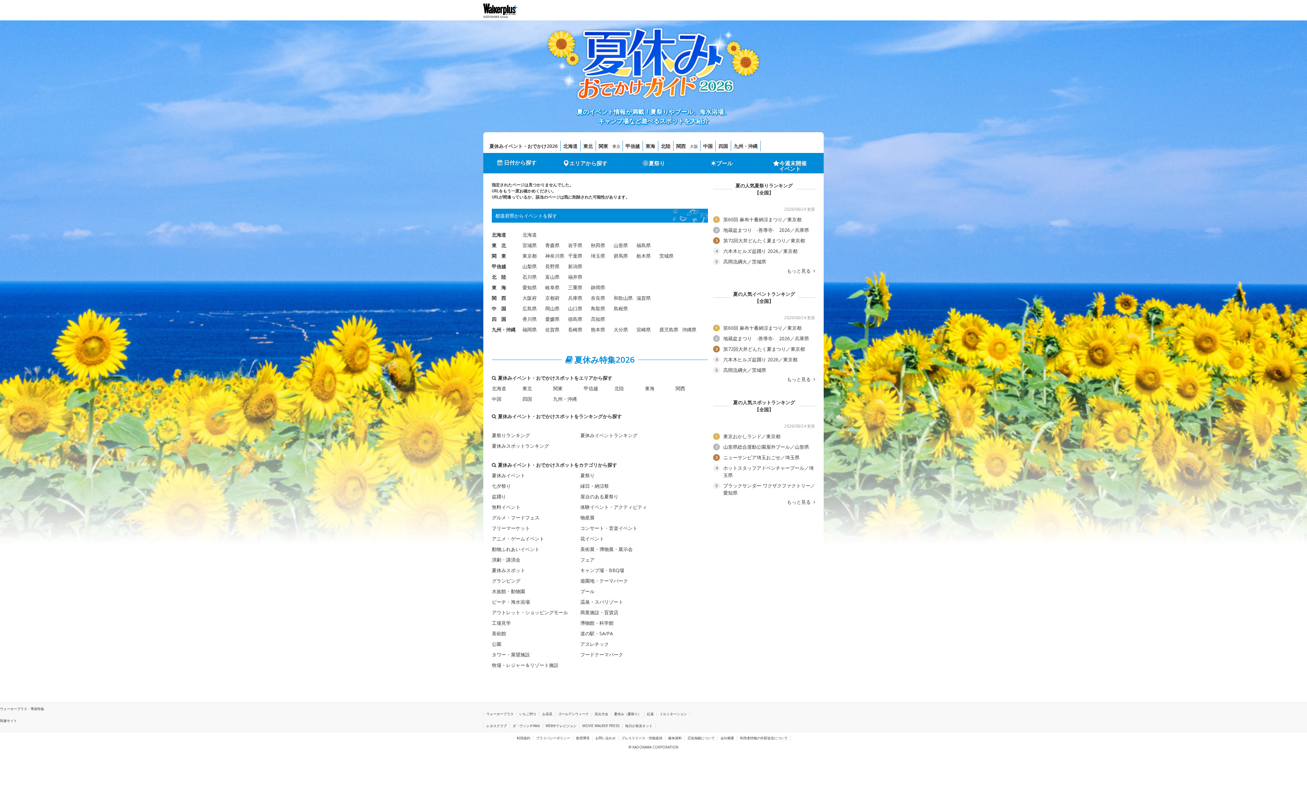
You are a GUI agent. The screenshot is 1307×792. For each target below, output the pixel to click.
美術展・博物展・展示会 (606, 549)
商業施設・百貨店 (599, 612)
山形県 (621, 245)
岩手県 (575, 245)
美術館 (499, 633)
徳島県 (575, 319)
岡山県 (552, 308)
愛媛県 (552, 319)
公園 (496, 644)
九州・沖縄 (746, 146)
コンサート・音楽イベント (609, 528)
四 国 (499, 319)
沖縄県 (689, 329)
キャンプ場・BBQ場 (602, 570)
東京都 (529, 256)
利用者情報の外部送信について (764, 738)
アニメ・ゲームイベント (518, 538)
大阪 (694, 146)
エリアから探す (588, 163)
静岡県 (598, 287)
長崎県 (575, 329)
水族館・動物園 (508, 591)
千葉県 (575, 256)
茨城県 (666, 256)
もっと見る (799, 271)
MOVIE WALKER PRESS (600, 725)
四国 (723, 146)
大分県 (621, 329)
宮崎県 (643, 329)
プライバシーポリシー (553, 738)
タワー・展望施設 (511, 654)
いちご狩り (527, 713)
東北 (588, 146)
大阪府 (529, 298)
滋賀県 (643, 298)
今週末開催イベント (793, 165)
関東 (603, 146)
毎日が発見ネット (638, 725)
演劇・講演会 (506, 559)
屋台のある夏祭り (599, 496)
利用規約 (523, 738)
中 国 (499, 308)
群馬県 (621, 256)
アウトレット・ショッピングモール (530, 612)
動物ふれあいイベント (515, 549)
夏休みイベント (508, 475)
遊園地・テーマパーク (604, 581)
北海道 (570, 146)
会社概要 (727, 738)
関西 (681, 146)
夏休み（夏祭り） (627, 713)
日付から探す (520, 162)
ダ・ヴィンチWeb (526, 725)
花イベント (592, 538)
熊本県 (598, 329)
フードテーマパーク (601, 654)
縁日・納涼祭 (594, 486)
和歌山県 (623, 298)
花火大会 (601, 713)
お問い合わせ (605, 738)
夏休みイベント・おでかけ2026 (523, 146)
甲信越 (633, 146)
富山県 (552, 277)
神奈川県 (554, 256)
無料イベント (506, 507)
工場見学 (501, 623)
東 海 (499, 287)
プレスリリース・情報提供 (642, 738)
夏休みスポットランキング (520, 446)
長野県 (552, 266)
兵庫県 (575, 298)
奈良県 (598, 298)
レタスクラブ (496, 725)
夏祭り (657, 163)
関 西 (499, 298)
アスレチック (594, 644)
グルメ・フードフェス (515, 517)
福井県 (575, 277)
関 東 (499, 256)
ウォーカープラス (500, 713)
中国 (708, 146)
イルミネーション (673, 713)
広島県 (529, 308)
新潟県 (575, 266)
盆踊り (499, 496)
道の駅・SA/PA (596, 633)
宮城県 (529, 245)
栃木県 (643, 256)
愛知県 (529, 287)
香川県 (529, 319)
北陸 (666, 146)
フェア (587, 559)
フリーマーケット (511, 528)
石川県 (529, 277)
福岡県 (529, 329)
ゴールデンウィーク (573, 713)
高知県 (598, 319)
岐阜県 (552, 287)
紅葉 (650, 713)
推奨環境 (583, 738)
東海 (650, 146)
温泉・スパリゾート (601, 602)
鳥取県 (598, 308)
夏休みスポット (508, 570)
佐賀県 (552, 329)
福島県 (643, 245)
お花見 (547, 713)
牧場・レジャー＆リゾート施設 (525, 665)
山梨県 (529, 266)
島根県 (621, 308)
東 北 (499, 245)
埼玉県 (598, 256)
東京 (616, 146)
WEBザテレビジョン (561, 725)
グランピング (506, 581)
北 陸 (499, 277)
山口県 (575, 308)
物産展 (587, 517)
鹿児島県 (668, 329)
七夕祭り (501, 486)
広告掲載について (701, 738)
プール (724, 163)
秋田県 (598, 245)
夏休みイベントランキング (609, 435)
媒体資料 (675, 738)
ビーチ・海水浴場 (511, 602)
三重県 (575, 287)
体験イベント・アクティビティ (613, 507)
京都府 (552, 298)
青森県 (552, 245)
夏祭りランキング (511, 435)
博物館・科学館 (597, 623)
